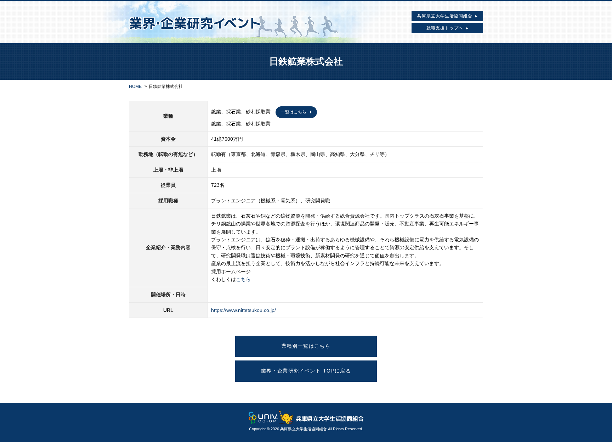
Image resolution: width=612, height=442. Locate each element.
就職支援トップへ (446, 28)
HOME (135, 86)
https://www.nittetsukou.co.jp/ (243, 310)
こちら (243, 279)
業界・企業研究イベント (233, 22)
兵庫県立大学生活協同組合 (446, 15)
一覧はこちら (293, 112)
